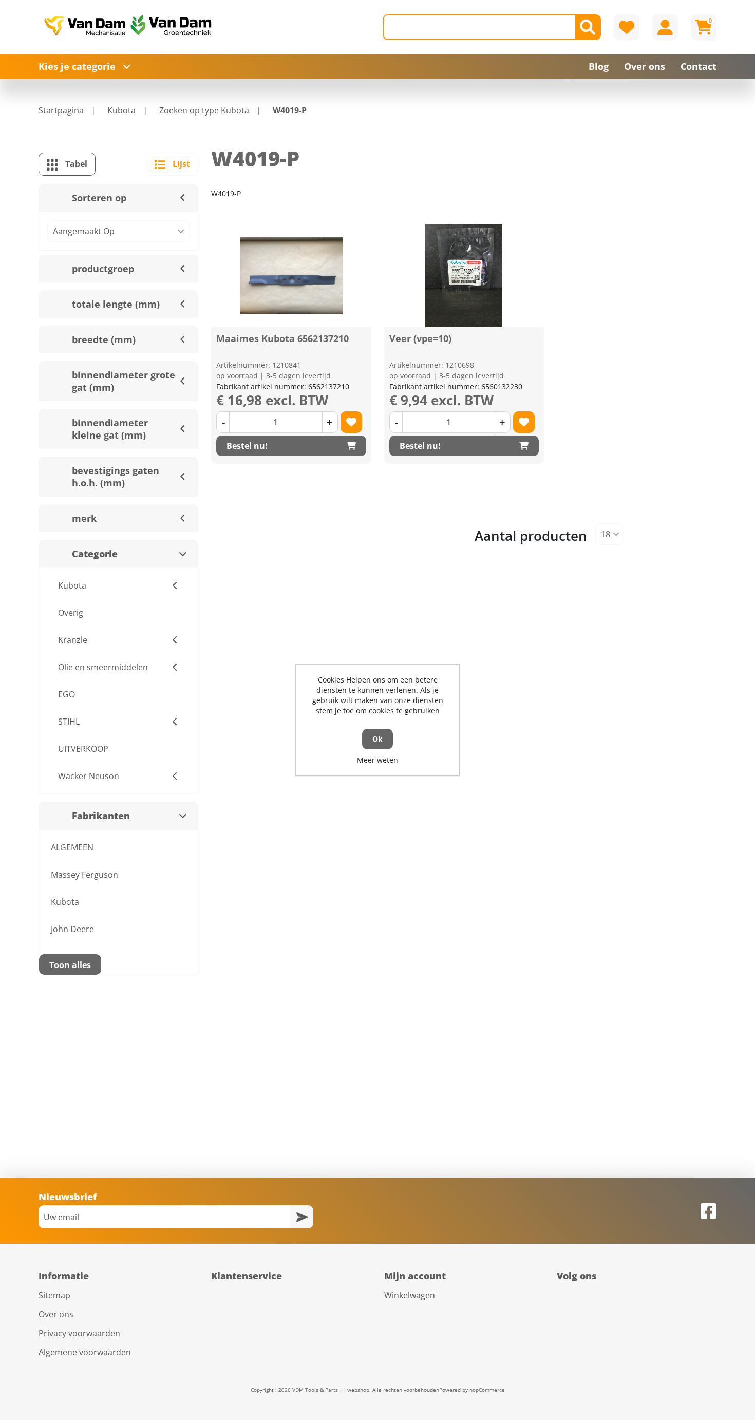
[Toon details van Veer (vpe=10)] (463, 275)
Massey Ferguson (84, 874)
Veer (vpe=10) (420, 338)
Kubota (65, 901)
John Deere (72, 929)
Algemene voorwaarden (85, 1352)
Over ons (56, 1314)
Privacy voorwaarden (79, 1333)
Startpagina (61, 110)
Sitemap (54, 1295)
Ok (377, 739)
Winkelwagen (409, 1295)
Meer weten (377, 760)
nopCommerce (487, 1389)
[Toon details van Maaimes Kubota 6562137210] (291, 275)
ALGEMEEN (72, 847)
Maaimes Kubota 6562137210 (282, 338)
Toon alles (70, 965)
